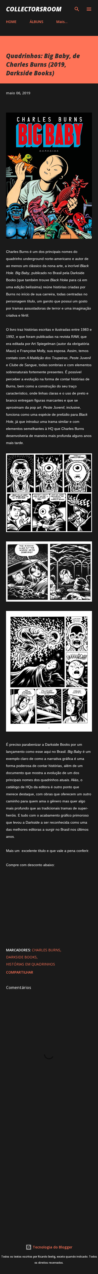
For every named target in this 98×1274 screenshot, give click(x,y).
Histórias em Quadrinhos (30, 964)
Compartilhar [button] (19, 972)
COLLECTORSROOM (34, 9)
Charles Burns (46, 950)
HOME (11, 21)
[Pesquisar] (77, 9)
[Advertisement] (49, 1173)
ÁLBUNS (36, 21)
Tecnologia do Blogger (52, 1247)
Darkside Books (21, 957)
